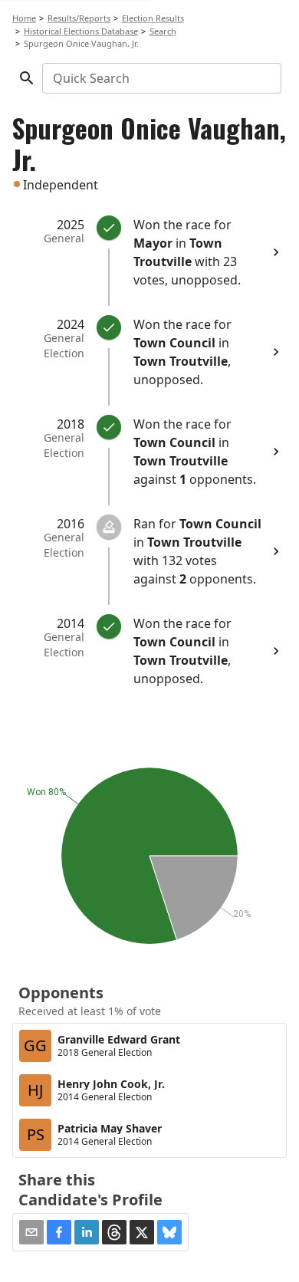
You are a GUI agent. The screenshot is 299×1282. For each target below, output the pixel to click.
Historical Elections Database (81, 31)
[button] (59, 1232)
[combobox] (160, 78)
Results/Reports (79, 18)
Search (163, 31)
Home (24, 18)
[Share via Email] (31, 1232)
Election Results (153, 18)
